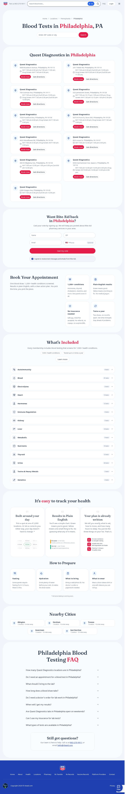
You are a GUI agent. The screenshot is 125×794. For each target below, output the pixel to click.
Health (28, 774)
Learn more (62, 359)
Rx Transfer (59, 774)
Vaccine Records (83, 774)
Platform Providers (99, 774)
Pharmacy (47, 774)
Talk (92, 4)
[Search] (97, 3)
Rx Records (70, 774)
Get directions (39, 77)
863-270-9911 (76, 742)
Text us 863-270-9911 (17, 4)
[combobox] (67, 242)
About (20, 774)
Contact (112, 774)
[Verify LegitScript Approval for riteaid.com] (5, 786)
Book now (25, 77)
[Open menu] (119, 4)
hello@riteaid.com (65, 745)
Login (111, 4)
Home (45, 18)
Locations (53, 18)
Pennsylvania (65, 18)
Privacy (112, 786)
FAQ (103, 4)
